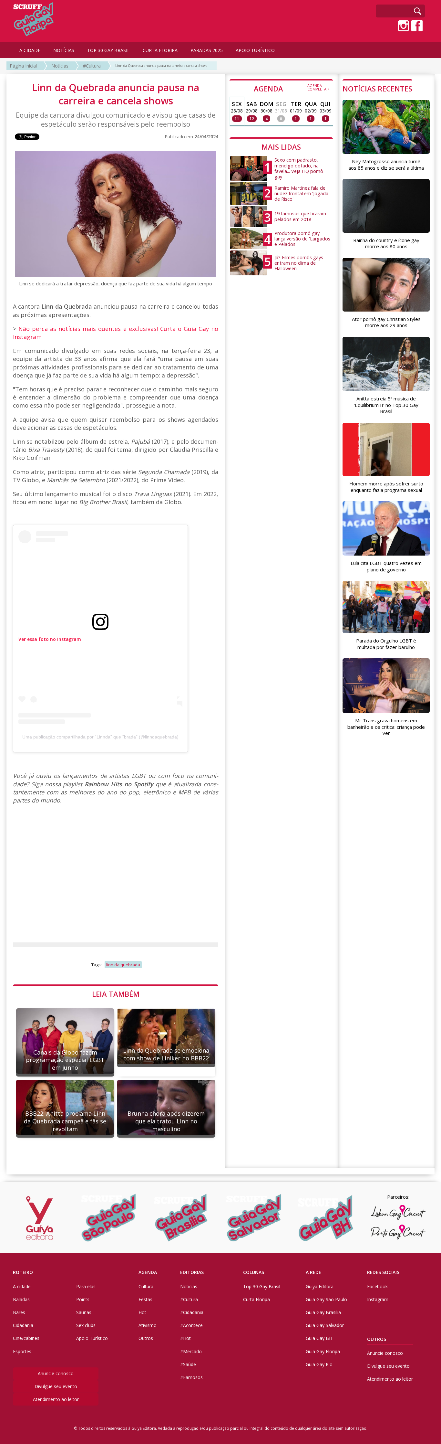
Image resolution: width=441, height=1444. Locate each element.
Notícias (59, 66)
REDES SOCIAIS (383, 1272)
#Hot (185, 1338)
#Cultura (92, 66)
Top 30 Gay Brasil (261, 1286)
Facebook (377, 1286)
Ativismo (147, 1325)
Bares (19, 1312)
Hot (142, 1312)
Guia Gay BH (319, 1338)
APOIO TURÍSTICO (255, 50)
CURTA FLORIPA (160, 50)
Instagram (377, 1299)
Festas (145, 1299)
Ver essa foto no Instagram (49, 639)
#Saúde (188, 1364)
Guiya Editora (319, 1286)
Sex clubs (86, 1325)
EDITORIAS (192, 1272)
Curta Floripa (256, 1299)
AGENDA (292, 88)
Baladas (21, 1299)
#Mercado (191, 1351)
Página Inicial (23, 66)
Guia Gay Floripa (323, 1351)
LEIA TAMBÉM (115, 994)
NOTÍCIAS (63, 50)
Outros (145, 1338)
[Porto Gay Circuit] (398, 1232)
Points (82, 1299)
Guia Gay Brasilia (323, 1312)
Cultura (145, 1286)
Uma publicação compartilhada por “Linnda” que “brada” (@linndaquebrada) (100, 736)
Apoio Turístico (92, 1338)
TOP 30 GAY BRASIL (108, 50)
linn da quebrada (123, 965)
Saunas (83, 1312)
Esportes (22, 1351)
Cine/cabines (26, 1338)
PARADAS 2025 (206, 50)
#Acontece (191, 1325)
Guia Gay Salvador (325, 1325)
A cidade (22, 1286)
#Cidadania (191, 1312)
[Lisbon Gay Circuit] (398, 1212)
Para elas (86, 1286)
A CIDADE (29, 50)
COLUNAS (253, 1272)
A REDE (313, 1272)
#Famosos (191, 1377)
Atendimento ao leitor (56, 1399)
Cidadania (23, 1325)
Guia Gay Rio (319, 1364)
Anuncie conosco (56, 1373)
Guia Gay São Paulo (326, 1299)
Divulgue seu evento (56, 1386)
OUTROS (376, 1339)
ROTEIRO (23, 1272)
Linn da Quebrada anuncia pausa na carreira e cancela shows (161, 65)
